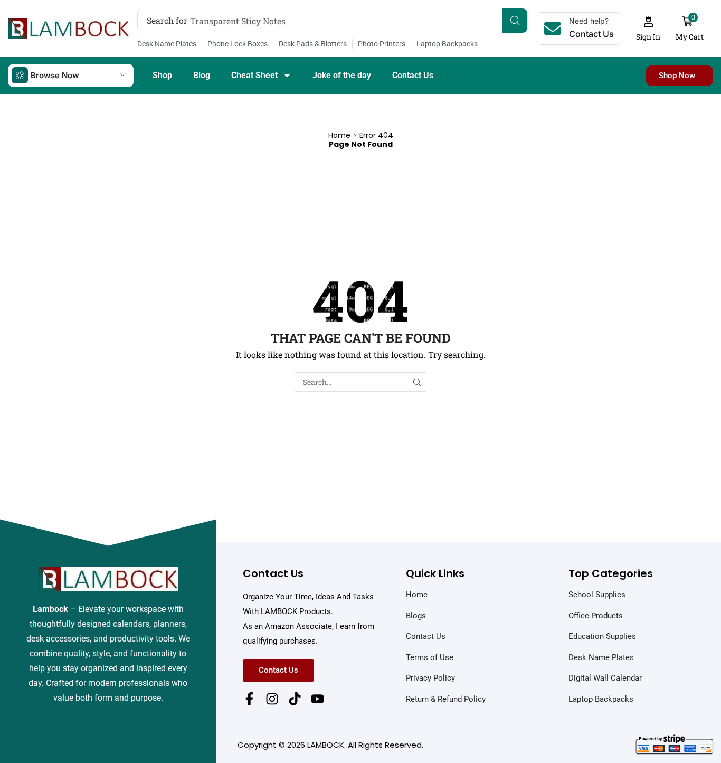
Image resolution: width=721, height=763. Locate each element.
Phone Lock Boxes (237, 44)
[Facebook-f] (249, 698)
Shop (162, 75)
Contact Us (412, 75)
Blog (201, 75)
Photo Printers (381, 44)
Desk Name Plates (166, 44)
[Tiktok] (294, 698)
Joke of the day (341, 75)
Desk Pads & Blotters (313, 44)
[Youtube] (317, 698)
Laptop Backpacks (447, 44)
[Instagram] (272, 698)
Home (339, 135)
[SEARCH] (416, 382)
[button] (648, 28)
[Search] (514, 20)
